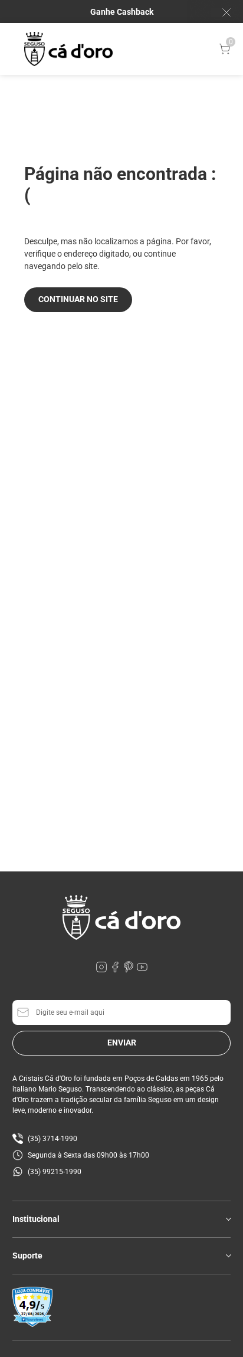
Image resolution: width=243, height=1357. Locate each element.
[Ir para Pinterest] (129, 970)
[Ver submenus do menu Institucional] (228, 1219)
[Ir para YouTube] (142, 970)
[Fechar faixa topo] (221, 12)
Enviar (121, 1042)
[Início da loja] (68, 49)
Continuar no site (78, 299)
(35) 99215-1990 (54, 1172)
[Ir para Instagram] (102, 970)
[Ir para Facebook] (116, 970)
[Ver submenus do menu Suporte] (228, 1255)
